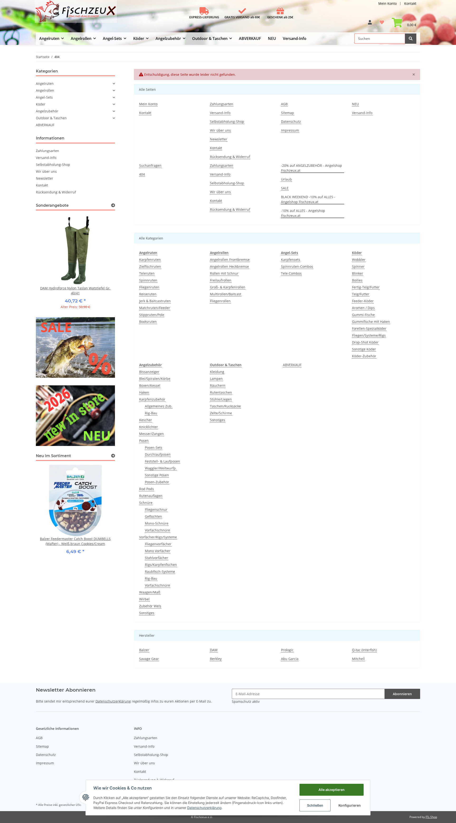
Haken (144, 392)
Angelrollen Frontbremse (230, 259)
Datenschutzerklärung (113, 701)
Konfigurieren (349, 805)
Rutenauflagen (150, 495)
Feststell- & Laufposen (162, 461)
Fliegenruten (149, 287)
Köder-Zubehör (364, 356)
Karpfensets (290, 259)
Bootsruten (148, 321)
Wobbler (359, 259)
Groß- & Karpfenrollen (227, 287)
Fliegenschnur (156, 509)
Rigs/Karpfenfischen (161, 564)
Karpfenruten (150, 259)
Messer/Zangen (151, 433)
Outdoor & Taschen (51, 118)
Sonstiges (146, 613)
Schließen (315, 805)
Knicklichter (148, 427)
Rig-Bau (151, 413)
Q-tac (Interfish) (364, 650)
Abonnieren (402, 694)
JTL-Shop (431, 817)
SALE (285, 188)
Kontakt (410, 3)
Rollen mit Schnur (224, 273)
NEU (272, 38)
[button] (370, 24)
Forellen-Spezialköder (369, 328)
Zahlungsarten (221, 104)
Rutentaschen (221, 392)
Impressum (290, 130)
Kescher (145, 420)
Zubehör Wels (150, 606)
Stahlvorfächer (156, 557)
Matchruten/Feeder (154, 308)
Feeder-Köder (363, 301)
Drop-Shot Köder (365, 342)
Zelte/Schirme (221, 413)
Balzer (144, 650)
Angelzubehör (47, 111)
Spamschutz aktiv (246, 701)
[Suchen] (410, 38)
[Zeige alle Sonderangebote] (113, 205)
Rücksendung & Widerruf (230, 156)
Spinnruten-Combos (297, 266)
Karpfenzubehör (152, 399)
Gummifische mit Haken (371, 321)
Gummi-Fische (363, 314)
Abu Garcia (290, 658)
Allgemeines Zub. (158, 406)
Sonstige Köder (364, 349)
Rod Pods (146, 489)
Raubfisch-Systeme (160, 571)
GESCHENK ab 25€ (280, 17)
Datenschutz (291, 121)
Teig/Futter (360, 294)
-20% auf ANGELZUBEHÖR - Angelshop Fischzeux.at (311, 168)
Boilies (357, 280)
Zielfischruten (150, 266)
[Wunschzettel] (382, 24)
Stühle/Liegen (221, 399)
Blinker (357, 273)
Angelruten (45, 83)
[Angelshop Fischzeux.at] (76, 13)
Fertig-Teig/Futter (366, 287)
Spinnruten (148, 280)
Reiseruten (148, 294)
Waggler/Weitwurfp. (161, 468)
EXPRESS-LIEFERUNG (204, 17)
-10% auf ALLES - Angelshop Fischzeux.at (303, 213)
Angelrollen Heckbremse (229, 266)
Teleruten (147, 273)
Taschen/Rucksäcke (225, 406)
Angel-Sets (44, 97)
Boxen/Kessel (149, 385)
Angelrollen (45, 90)
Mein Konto (387, 3)
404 (142, 174)
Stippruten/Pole (151, 314)
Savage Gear (149, 658)
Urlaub (286, 179)
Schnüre (145, 502)
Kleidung (217, 371)
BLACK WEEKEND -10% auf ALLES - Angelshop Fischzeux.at (308, 199)
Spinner (358, 266)
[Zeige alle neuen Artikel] (113, 456)
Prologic (287, 650)
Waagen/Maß (149, 592)
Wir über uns (220, 130)
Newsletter (218, 139)
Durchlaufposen (158, 454)
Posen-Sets (153, 447)
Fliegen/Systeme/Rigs (369, 335)
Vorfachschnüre (157, 530)
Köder (40, 104)
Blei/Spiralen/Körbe (154, 378)
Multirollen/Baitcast (225, 294)
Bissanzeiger (149, 371)
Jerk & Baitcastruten (155, 301)
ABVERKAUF (292, 365)
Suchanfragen (150, 165)
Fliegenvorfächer (158, 544)
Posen (144, 440)
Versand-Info (294, 38)
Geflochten (153, 516)
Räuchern (217, 385)
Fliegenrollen (220, 301)
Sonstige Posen (157, 475)
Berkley (216, 658)
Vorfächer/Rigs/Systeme (158, 537)
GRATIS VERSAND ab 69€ (242, 17)
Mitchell (358, 658)
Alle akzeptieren (331, 790)
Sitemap (287, 112)
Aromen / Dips (363, 308)
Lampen (216, 378)
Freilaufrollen (220, 280)
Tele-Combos (291, 273)
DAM (214, 650)
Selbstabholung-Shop (227, 121)
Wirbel (144, 599)
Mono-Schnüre (156, 523)
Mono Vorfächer (157, 551)
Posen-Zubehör (157, 482)
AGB (284, 104)
